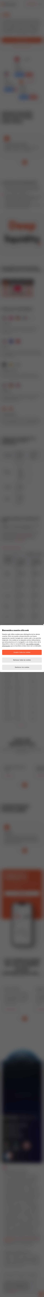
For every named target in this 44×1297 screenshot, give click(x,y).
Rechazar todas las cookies (22, 660)
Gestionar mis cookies (22, 667)
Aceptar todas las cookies (22, 652)
